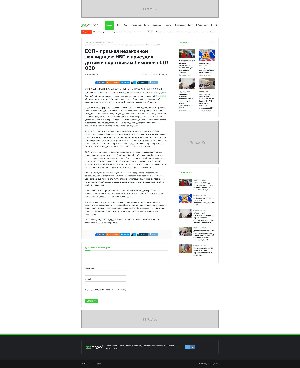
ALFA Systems (213, 364)
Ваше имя (89, 268)
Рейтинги (178, 32)
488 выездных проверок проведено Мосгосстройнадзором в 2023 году (207, 67)
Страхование (180, 25)
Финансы (168, 25)
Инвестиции (156, 25)
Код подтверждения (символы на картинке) (105, 289)
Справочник (160, 32)
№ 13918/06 (160, 96)
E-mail (88, 279)
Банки (146, 25)
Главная (109, 25)
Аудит (126, 25)
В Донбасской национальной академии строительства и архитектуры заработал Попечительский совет (203, 217)
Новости (170, 32)
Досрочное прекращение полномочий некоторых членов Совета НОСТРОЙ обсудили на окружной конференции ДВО (203, 235)
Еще (189, 25)
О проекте (213, 32)
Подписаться (202, 25)
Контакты (204, 32)
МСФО (118, 25)
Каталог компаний (191, 32)
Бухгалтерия (136, 25)
